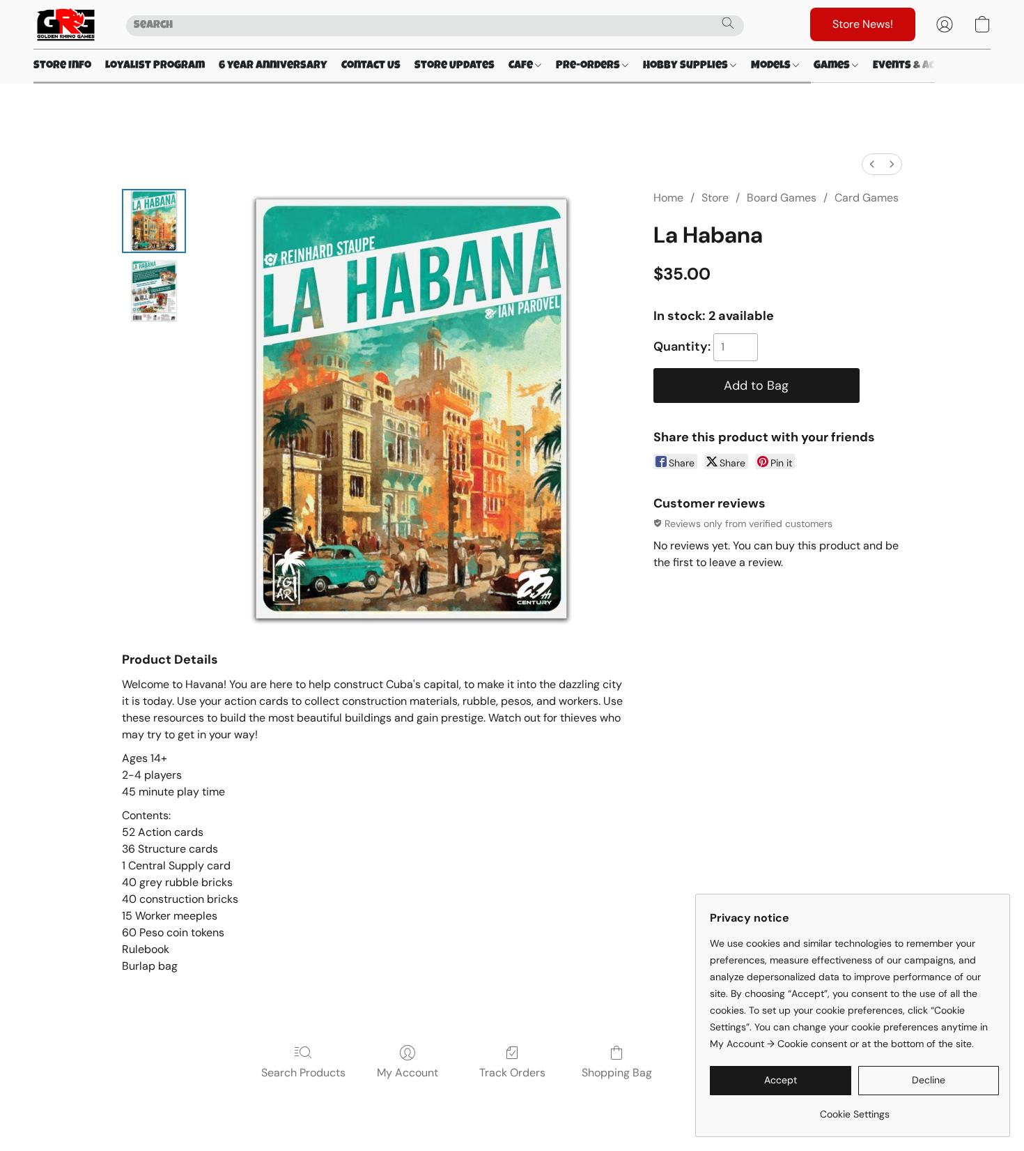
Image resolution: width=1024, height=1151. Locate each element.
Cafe (522, 66)
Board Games (781, 197)
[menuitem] (872, 164)
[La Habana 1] (154, 291)
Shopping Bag (617, 1072)
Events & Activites (924, 66)
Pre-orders (589, 66)
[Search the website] (727, 23)
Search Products (303, 1072)
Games (833, 66)
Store (715, 197)
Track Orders (512, 1072)
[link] (854, 1108)
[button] (65, 24)
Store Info (62, 66)
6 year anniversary (273, 66)
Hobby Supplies (686, 66)
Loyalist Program (155, 66)
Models (772, 66)
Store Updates (454, 66)
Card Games (867, 197)
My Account (407, 1072)
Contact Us (371, 66)
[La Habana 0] (154, 221)
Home (668, 197)
